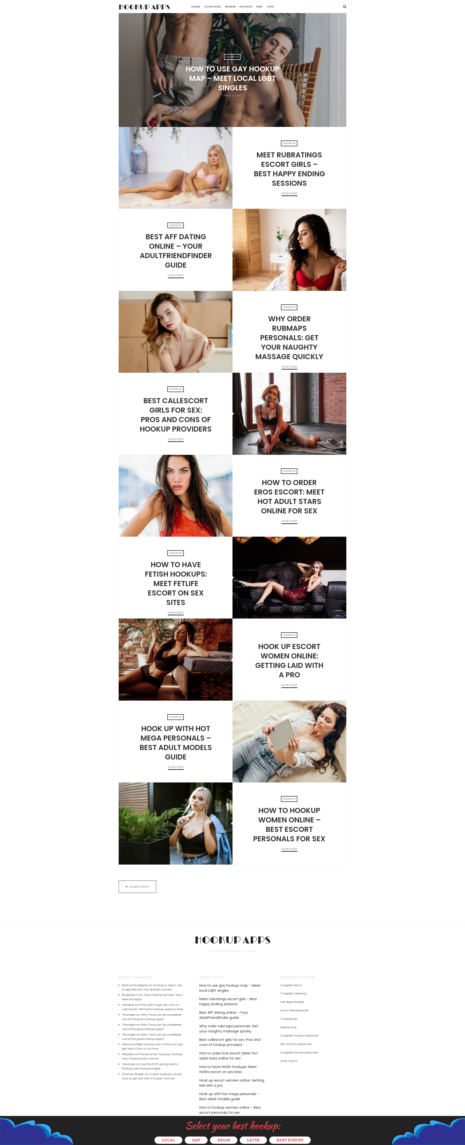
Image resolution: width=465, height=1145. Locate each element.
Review (230, 6)
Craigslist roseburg (293, 993)
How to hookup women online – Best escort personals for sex (175, 823)
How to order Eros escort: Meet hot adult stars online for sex (175, 496)
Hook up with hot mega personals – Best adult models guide (289, 741)
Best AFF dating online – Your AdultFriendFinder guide (289, 250)
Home (195, 6)
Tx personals (288, 1019)
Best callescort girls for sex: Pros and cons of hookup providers (289, 414)
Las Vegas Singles (292, 1002)
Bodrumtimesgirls (134, 985)
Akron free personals (294, 1010)
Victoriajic (129, 1064)
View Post (232, 104)
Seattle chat (288, 1027)
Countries (212, 6)
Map (259, 6)
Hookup (246, 6)
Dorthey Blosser (133, 1074)
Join (270, 6)
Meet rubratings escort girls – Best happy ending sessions (175, 168)
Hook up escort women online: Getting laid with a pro (175, 659)
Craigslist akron (291, 985)
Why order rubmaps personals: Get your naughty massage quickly (175, 332)
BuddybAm (130, 995)
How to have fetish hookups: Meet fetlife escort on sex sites (289, 578)
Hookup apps (144, 7)
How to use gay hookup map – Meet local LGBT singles (232, 78)
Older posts (139, 886)
